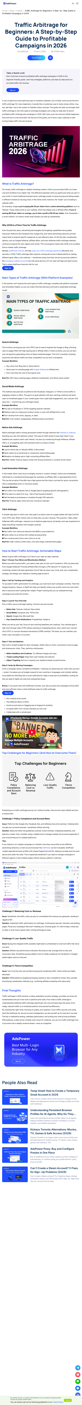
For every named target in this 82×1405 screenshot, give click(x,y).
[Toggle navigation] (77, 3)
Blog (12, 11)
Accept (68, 1400)
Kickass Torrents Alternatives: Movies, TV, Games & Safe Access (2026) (30, 1129)
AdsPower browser (16, 251)
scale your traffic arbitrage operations (46, 251)
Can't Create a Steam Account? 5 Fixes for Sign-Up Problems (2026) (29, 1168)
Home (4, 11)
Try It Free (36, 58)
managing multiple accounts (16, 261)
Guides (19, 11)
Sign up (12, 90)
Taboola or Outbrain (67, 433)
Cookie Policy (57, 1402)
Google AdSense (40, 369)
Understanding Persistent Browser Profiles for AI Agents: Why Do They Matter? (33, 1110)
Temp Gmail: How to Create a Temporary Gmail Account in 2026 (27, 1090)
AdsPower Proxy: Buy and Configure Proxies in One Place (24, 1148)
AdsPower (46, 848)
